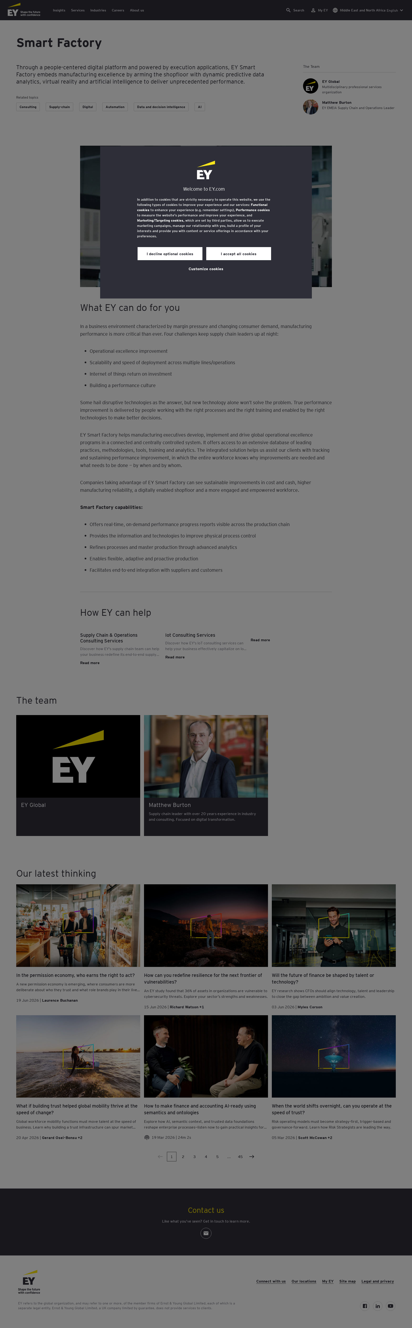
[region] (206, 222)
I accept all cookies (239, 253)
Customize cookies (206, 268)
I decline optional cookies (170, 253)
